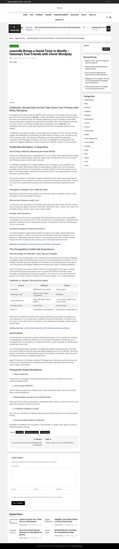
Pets (86, 154)
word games (45, 432)
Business (39, 15)
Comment (15, 466)
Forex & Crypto (89, 131)
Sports (87, 158)
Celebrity (87, 111)
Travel (87, 165)
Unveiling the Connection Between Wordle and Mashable (39, 244)
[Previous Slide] (107, 2)
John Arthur (14, 58)
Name (13, 489)
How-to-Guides (89, 142)
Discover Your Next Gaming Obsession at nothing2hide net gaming (30, 532)
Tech (31, 15)
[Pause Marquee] (108, 28)
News (86, 150)
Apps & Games (14, 46)
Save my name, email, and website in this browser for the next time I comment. (38, 497)
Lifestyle (87, 146)
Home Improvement (61, 15)
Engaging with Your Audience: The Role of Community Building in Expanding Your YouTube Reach (83, 2)
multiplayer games (32, 432)
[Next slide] (110, 2)
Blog (86, 104)
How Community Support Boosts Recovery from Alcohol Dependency (45, 27)
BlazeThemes (78, 546)
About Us (92, 15)
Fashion (48, 15)
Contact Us (59, 20)
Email (36, 489)
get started (71, 142)
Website (59, 489)
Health (83, 15)
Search (86, 45)
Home (25, 15)
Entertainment (89, 119)
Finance (87, 127)
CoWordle (19, 432)
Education (74, 15)
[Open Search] (107, 17)
